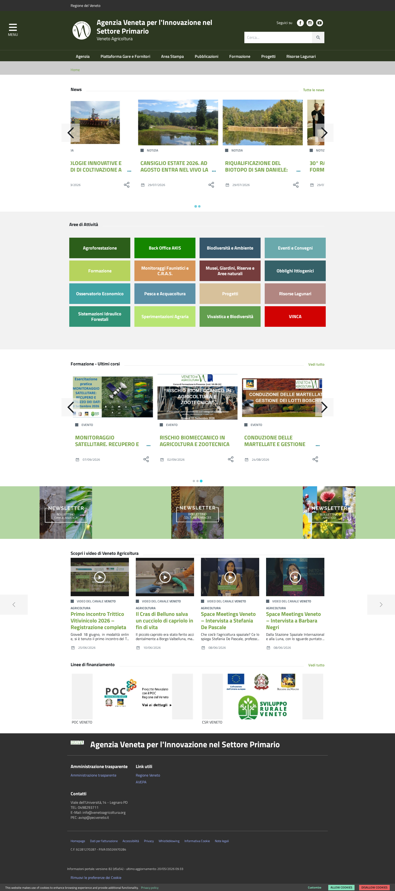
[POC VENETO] (132, 696)
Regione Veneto (148, 775)
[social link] (300, 23)
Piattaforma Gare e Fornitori (126, 56)
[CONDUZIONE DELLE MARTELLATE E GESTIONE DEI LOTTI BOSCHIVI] (282, 397)
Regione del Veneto (85, 5)
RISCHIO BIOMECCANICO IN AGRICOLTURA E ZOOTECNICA (195, 440)
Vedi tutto (316, 364)
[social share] (146, 184)
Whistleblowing (169, 840)
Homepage (78, 840)
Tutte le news (313, 90)
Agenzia (83, 56)
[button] (13, 30)
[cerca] (318, 37)
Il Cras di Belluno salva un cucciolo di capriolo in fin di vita (164, 620)
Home (75, 69)
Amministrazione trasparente (93, 775)
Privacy (149, 840)
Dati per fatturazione (104, 840)
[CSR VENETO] (262, 696)
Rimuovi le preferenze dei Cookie (96, 877)
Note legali (222, 840)
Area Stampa (173, 56)
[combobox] (284, 37)
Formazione (240, 56)
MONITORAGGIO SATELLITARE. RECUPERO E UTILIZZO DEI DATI (107, 444)
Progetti (268, 56)
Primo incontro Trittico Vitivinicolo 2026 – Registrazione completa (98, 620)
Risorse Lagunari (301, 56)
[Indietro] (70, 133)
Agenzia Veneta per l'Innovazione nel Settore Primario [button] (185, 744)
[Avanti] (324, 133)
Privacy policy (149, 887)
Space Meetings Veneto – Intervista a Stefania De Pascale (228, 620)
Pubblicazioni (207, 56)
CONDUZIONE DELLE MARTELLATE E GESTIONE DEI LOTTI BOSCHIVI (274, 444)
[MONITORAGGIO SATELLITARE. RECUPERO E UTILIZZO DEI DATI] (113, 397)
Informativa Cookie (197, 840)
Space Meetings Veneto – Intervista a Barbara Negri (293, 620)
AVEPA (141, 782)
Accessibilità (131, 840)
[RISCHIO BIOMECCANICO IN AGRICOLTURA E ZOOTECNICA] (197, 397)
